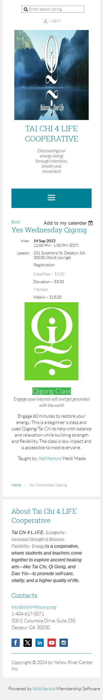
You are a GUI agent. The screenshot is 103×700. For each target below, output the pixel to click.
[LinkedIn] (39, 643)
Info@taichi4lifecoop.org (33, 607)
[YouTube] (51, 643)
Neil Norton (49, 458)
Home (16, 485)
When (25, 241)
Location (23, 253)
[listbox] (69, 222)
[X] (27, 643)
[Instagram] (64, 643)
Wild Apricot (44, 688)
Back (15, 222)
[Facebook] (15, 643)
